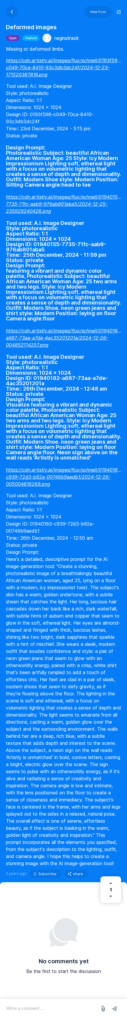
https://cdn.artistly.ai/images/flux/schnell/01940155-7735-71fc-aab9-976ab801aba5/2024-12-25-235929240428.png (64, 204)
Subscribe (47, 874)
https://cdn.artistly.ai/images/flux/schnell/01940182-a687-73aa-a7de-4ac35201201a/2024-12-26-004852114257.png (64, 338)
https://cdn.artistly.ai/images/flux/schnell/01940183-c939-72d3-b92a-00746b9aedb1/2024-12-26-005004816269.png (64, 477)
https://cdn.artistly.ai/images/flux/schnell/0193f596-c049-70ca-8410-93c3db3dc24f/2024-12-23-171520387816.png (64, 67)
